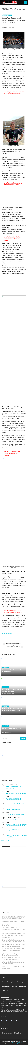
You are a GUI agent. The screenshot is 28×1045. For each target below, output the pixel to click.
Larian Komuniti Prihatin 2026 (15, 804)
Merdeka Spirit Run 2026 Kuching (16, 824)
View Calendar (5, 840)
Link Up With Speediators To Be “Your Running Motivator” (11, 729)
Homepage (4, 8)
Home (3, 982)
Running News (11, 982)
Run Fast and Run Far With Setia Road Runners (12, 670)
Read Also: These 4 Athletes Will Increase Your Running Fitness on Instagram (12, 453)
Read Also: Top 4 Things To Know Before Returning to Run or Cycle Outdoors (12, 238)
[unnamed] (14, 766)
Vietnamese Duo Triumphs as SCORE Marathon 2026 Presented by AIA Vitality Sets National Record (13, 929)
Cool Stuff (14, 986)
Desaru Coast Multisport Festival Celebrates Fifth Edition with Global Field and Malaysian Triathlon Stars (13, 923)
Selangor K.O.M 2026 (12, 830)
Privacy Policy (17, 1033)
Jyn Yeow (4, 693)
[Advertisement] (14, 105)
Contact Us (5, 990)
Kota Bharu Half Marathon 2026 (15, 814)
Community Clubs (12, 8)
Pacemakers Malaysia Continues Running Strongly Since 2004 (12, 709)
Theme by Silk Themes (18, 1043)
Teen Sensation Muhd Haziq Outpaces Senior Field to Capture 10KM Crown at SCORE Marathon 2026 (13, 935)
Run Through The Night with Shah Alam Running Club (12, 690)
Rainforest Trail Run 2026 (13, 798)
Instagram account (6, 632)
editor (5, 27)
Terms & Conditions (7, 1033)
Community (5, 667)
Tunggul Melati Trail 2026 (13, 809)
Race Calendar (6, 986)
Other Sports (22, 986)
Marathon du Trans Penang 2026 (16, 793)
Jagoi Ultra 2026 (11, 819)
